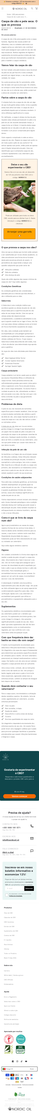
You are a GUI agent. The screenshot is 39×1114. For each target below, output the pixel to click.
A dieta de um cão (8, 426)
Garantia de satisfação (11, 1024)
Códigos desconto (10, 1015)
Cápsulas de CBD (10, 917)
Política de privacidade (27, 1084)
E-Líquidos (7, 940)
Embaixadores (8, 984)
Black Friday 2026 (10, 958)
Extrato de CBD (9, 926)
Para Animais (8, 944)
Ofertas (6, 949)
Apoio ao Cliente (9, 1006)
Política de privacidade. (15, 896)
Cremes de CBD (9, 935)
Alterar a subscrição (11, 1010)
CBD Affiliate (8, 980)
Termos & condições (16, 1084)
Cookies (20, 1087)
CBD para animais (18, 14)
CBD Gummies (9, 922)
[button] (2, 8)
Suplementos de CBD (11, 931)
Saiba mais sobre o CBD (12, 1001)
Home (9, 14)
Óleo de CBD (8, 913)
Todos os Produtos (10, 953)
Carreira (7, 971)
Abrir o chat (8, 852)
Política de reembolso (11, 1019)
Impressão (8, 1084)
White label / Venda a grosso (13, 975)
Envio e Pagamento (10, 997)
